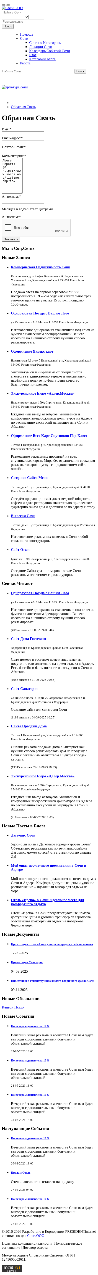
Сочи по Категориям (45, 43)
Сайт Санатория (25, 689)
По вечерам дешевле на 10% (30, 1026)
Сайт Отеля (21, 550)
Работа (25, 63)
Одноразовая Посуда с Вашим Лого (40, 313)
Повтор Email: (14, 147)
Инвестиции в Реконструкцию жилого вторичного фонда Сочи (52, 980)
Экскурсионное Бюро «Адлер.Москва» (43, 393)
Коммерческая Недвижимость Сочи (40, 267)
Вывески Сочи (23, 516)
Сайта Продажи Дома (29, 726)
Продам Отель (21, 1172)
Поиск (8, 26)
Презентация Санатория (27, 962)
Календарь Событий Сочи (49, 51)
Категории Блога (42, 59)
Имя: (6, 129)
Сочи (24, 38)
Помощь (26, 34)
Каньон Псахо (13, 1007)
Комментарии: (14, 156)
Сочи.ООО (35, 1236)
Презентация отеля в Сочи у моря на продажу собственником (52, 944)
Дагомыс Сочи (23, 835)
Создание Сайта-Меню (29, 478)
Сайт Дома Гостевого (28, 639)
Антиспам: (11, 196)
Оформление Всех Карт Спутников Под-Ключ (49, 436)
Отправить (11, 239)
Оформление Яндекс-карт (32, 351)
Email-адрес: (12, 138)
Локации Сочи (40, 47)
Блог (32, 55)
